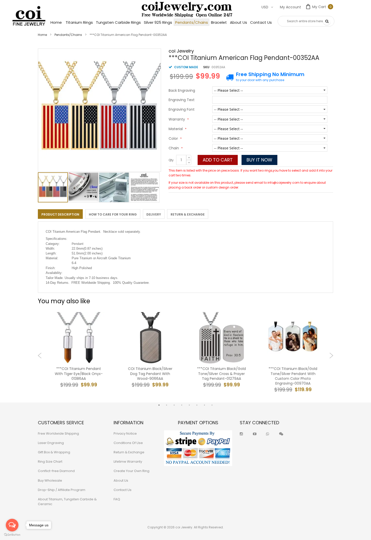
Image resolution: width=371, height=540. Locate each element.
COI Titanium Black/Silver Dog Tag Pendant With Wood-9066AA (150, 373)
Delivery (153, 214)
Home (42, 35)
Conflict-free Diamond (56, 470)
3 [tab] (174, 405)
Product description (60, 214)
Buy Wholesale (50, 480)
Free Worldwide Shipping (58, 433)
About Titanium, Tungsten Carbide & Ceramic (67, 501)
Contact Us (122, 489)
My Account (290, 7)
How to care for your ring (113, 214)
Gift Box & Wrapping (54, 452)
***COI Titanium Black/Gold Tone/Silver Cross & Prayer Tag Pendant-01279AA (221, 373)
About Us (121, 480)
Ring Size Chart (50, 461)
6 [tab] (196, 405)
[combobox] (306, 21)
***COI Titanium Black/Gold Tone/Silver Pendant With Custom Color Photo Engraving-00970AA (293, 376)
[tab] (60, 214)
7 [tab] (204, 405)
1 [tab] (159, 405)
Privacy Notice (125, 433)
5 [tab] (189, 405)
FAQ (117, 499)
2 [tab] (166, 405)
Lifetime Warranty (128, 461)
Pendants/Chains (68, 35)
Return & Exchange (188, 214)
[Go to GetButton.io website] (12, 534)
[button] (83, 187)
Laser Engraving (51, 442)
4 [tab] (181, 405)
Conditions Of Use (128, 442)
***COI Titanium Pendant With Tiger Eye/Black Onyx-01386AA (79, 373)
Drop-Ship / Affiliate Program (61, 489)
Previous (40, 355)
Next (331, 355)
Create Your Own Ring (131, 470)
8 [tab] (212, 405)
